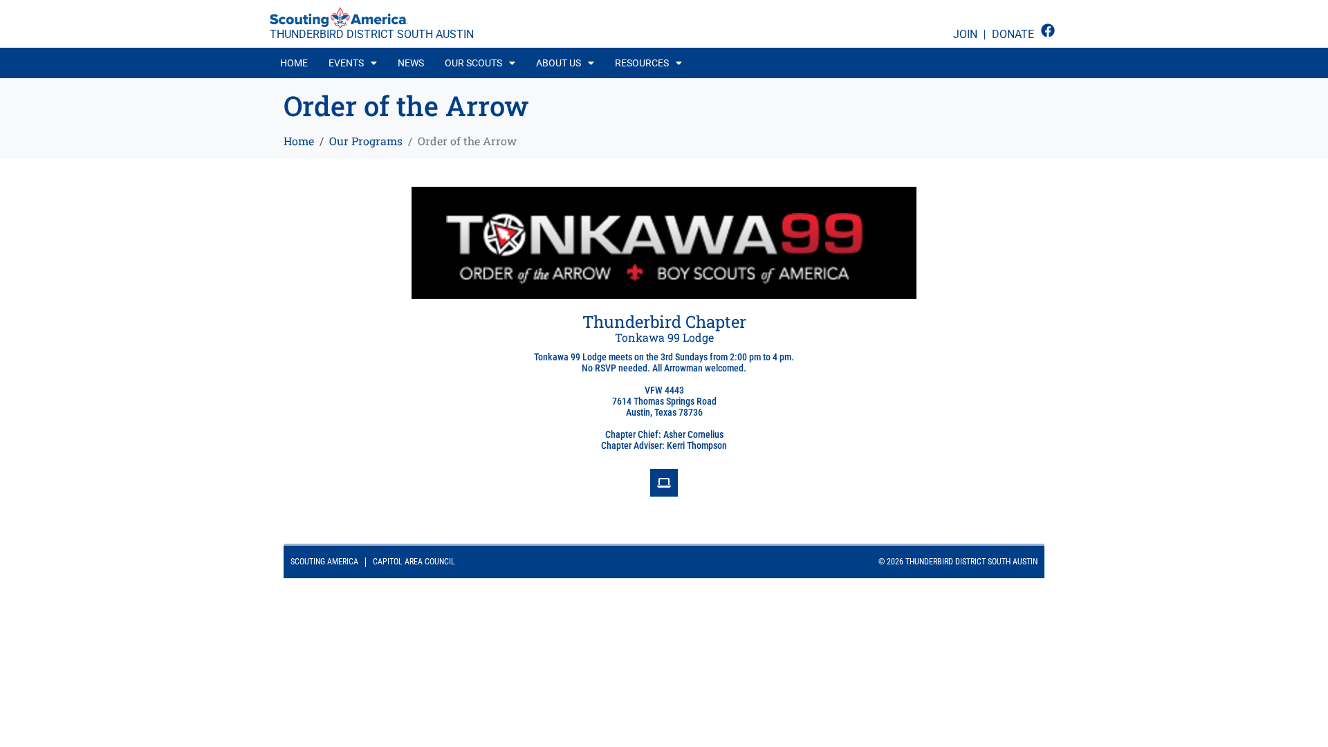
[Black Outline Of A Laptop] (664, 483)
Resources (642, 62)
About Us (558, 62)
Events (346, 62)
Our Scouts (473, 62)
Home (294, 62)
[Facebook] (1048, 30)
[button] (352, 63)
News (411, 62)
